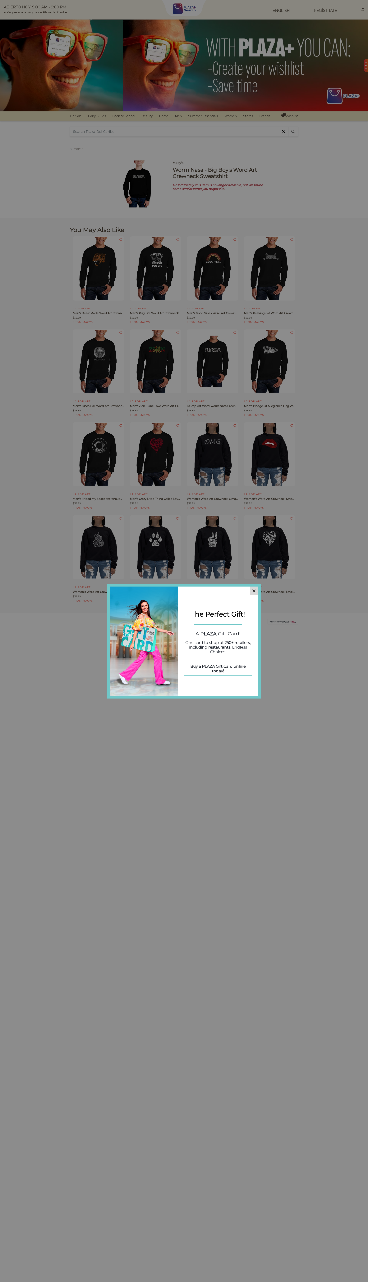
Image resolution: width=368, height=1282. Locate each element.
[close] (254, 591)
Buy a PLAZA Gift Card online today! (218, 668)
